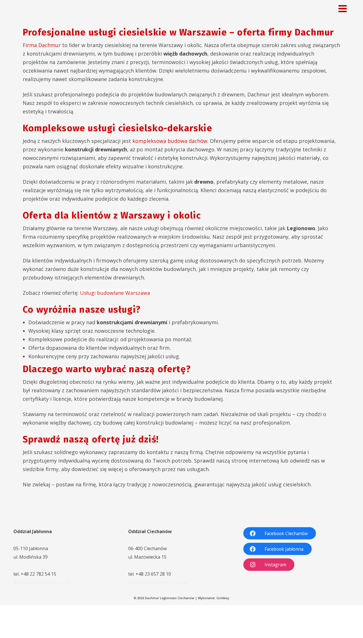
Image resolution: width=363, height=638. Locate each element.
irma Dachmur (43, 45)
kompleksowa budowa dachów (169, 140)
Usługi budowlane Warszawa (115, 292)
